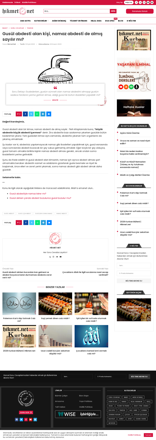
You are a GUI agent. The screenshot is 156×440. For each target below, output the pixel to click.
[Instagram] (144, 2)
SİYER (130, 419)
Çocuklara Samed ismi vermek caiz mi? (91, 352)
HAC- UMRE (133, 410)
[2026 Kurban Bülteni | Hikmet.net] (19, 336)
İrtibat (17, 2)
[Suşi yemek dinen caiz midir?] (55, 303)
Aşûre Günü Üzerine (129, 133)
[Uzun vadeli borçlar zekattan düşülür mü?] (55, 336)
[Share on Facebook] (25, 114)
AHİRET (121, 419)
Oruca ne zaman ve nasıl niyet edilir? (135, 142)
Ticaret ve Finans (78, 21)
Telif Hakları (60, 407)
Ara (113, 11)
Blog (120, 21)
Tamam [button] (148, 435)
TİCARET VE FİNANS (123, 406)
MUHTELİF (112, 419)
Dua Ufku (110, 20)
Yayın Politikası (85, 401)
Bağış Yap (128, 2)
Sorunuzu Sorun (139, 11)
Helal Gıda (96, 21)
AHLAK (111, 406)
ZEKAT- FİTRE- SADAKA (141, 406)
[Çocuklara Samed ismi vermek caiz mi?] (91, 336)
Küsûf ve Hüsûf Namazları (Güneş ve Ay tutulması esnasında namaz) (133, 165)
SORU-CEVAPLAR (114, 397)
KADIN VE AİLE (113, 402)
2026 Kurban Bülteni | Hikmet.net (19, 350)
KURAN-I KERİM (141, 419)
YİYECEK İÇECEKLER (140, 415)
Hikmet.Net (11, 44)
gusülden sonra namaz (43, 213)
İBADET (126, 397)
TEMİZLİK (122, 410)
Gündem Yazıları (114, 415)
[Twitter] (140, 2)
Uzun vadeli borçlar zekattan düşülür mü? (55, 352)
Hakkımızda (7, 2)
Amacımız (59, 401)
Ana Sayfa (25, 21)
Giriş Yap (119, 2)
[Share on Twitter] (31, 114)
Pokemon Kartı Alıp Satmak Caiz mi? (19, 319)
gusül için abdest (24, 213)
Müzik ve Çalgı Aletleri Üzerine (135, 175)
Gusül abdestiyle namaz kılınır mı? (28, 193)
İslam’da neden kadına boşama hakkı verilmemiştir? (134, 152)
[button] (119, 310)
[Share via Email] (48, 114)
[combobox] (80, 11)
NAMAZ (124, 402)
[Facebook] (136, 2)
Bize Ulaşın (84, 396)
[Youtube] (148, 2)
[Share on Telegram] (42, 114)
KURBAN (144, 410)
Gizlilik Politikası (29, 2)
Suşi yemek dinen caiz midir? (55, 318)
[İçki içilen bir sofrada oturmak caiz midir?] (91, 303)
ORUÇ (148, 402)
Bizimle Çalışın (61, 396)
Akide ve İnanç (59, 21)
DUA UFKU (112, 410)
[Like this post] (19, 114)
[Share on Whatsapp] (37, 114)
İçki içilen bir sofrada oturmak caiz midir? (91, 319)
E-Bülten (131, 21)
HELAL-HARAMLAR (136, 402)
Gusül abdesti (9, 213)
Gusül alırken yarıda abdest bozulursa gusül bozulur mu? (40, 198)
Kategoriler (40, 21)
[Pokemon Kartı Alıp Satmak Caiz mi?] (19, 303)
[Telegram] (152, 2)
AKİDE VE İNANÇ (137, 397)
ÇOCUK (127, 415)
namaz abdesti (61, 213)
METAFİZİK (112, 423)
